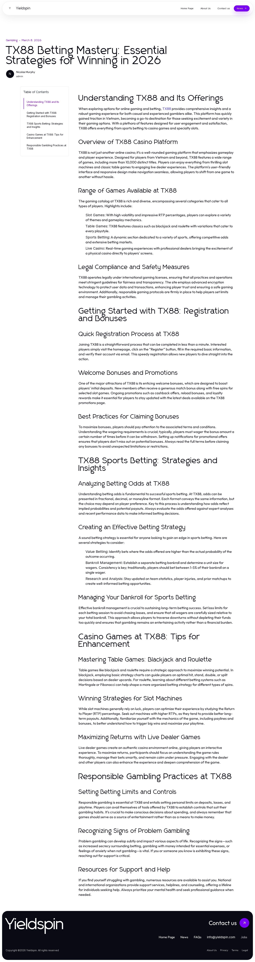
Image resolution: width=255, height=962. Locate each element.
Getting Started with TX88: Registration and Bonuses (42, 114)
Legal (245, 950)
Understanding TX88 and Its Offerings (43, 103)
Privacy (224, 950)
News (184, 937)
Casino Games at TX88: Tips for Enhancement (45, 136)
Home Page (167, 937)
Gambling (12, 40)
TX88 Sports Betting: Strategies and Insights (45, 125)
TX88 (166, 109)
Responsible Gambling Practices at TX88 (46, 147)
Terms (235, 950)
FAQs (197, 937)
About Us (212, 950)
